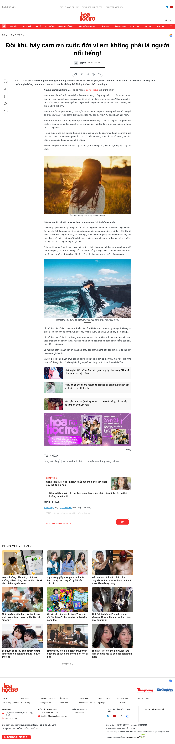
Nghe (5, 82)
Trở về (5, 110)
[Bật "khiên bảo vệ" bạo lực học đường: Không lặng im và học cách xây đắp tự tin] (112, 599)
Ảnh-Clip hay (120, 26)
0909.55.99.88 (47, 713)
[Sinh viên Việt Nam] (165, 690)
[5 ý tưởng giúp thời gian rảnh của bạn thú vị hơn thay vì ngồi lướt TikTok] (67, 562)
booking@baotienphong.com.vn (54, 716)
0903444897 (80, 713)
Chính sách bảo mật (155, 709)
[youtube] (171, 7)
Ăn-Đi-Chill (106, 26)
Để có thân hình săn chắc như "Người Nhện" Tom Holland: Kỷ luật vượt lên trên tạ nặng (112, 580)
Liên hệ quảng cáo (47, 709)
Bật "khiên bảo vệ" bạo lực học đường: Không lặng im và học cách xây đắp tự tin (111, 617)
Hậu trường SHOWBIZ (88, 26)
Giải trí (38, 26)
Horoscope (159, 26)
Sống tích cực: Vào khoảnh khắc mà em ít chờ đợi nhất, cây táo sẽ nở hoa (76, 483)
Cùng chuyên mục (17, 546)
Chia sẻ (5, 89)
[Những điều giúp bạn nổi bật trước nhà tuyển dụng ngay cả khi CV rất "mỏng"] (22, 599)
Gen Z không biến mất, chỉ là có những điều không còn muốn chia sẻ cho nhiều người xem (22, 580)
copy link (87, 74)
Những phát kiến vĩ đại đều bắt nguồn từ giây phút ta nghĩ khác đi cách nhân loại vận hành (97, 372)
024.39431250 (11, 718)
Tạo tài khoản (66, 507)
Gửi (122, 522)
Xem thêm (171, 26)
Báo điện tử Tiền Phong (88, 16)
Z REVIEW (134, 26)
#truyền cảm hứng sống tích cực (103, 461)
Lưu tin (5, 96)
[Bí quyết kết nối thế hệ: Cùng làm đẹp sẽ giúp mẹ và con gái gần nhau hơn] (112, 636)
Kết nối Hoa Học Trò (87, 703)
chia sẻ (75, 74)
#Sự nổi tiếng (52, 461)
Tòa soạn (6, 709)
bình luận (99, 74)
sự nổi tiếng (92, 90)
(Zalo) (56, 713)
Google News (171, 35)
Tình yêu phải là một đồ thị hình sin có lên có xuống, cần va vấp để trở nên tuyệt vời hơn (96, 403)
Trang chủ (4, 26)
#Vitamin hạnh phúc (73, 461)
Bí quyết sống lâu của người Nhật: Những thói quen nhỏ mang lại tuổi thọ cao (21, 654)
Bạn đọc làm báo (17, 737)
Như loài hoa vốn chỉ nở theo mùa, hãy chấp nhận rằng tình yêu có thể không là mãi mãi (88, 494)
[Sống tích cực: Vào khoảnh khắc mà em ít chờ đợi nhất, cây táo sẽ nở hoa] (121, 483)
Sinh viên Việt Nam (114, 7)
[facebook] (166, 7)
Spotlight (147, 26)
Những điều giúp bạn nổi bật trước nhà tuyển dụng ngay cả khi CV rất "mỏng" (21, 617)
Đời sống (14, 26)
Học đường (50, 26)
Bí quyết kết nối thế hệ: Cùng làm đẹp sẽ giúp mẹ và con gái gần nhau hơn (112, 654)
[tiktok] (122, 716)
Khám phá (26, 26)
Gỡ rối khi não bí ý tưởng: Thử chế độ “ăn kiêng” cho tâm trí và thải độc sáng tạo (67, 617)
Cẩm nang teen (13, 35)
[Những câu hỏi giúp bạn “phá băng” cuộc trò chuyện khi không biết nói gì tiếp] (67, 636)
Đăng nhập (49, 507)
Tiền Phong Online (69, 7)
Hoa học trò (10, 688)
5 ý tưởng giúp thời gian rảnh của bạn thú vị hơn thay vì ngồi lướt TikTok (65, 580)
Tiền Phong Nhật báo (92, 7)
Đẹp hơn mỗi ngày (66, 26)
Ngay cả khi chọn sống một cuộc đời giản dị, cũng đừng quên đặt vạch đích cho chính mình (97, 386)
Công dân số (45, 703)
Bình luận (5, 103)
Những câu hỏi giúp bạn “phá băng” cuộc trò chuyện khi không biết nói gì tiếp (67, 654)
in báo (93, 74)
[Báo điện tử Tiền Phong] (145, 690)
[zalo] (129, 716)
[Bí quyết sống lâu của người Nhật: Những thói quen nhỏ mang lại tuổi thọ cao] (22, 636)
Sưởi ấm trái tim (104, 698)
